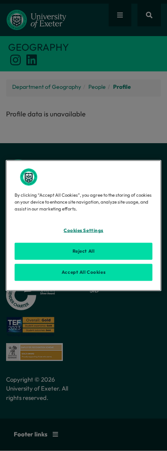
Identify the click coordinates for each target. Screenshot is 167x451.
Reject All (84, 251)
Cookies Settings (83, 230)
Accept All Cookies (83, 272)
